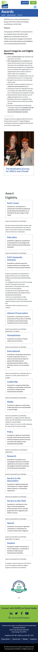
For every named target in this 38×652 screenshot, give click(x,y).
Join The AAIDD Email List (20, 618)
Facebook (21, 613)
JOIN (33, 2)
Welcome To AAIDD (4, 5)
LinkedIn (11, 613)
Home (3, 15)
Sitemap (25, 639)
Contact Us (33, 639)
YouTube (27, 613)
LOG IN (24, 2)
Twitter (16, 613)
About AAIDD (11, 15)
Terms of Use (16, 639)
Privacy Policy (5, 639)
